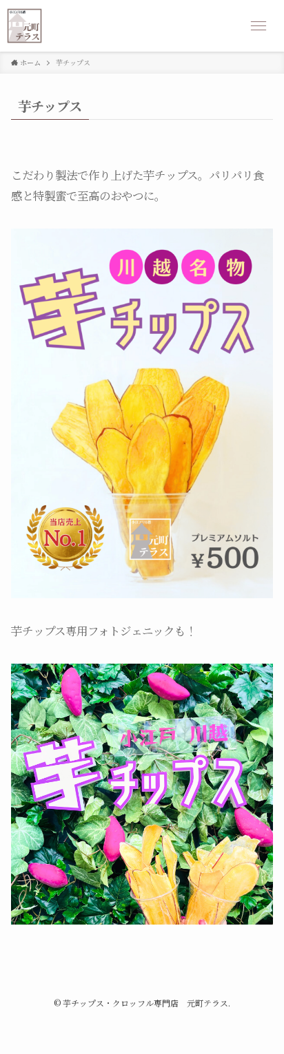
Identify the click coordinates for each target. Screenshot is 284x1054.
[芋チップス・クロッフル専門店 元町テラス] (24, 26)
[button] (258, 26)
